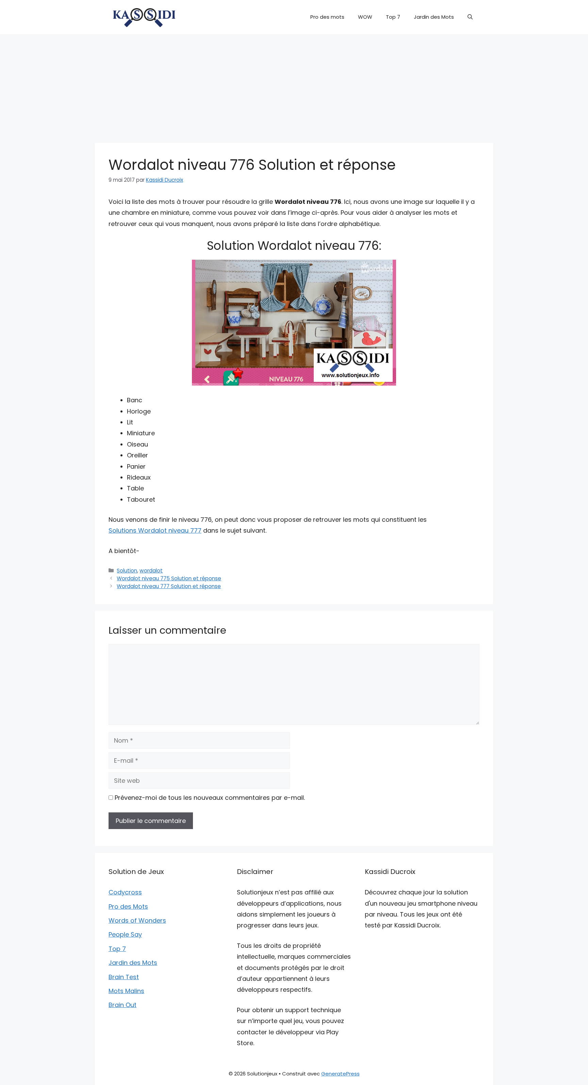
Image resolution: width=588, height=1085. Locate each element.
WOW (365, 16)
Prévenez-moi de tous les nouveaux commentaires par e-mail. (210, 797)
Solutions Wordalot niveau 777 (155, 530)
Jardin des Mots (434, 16)
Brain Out (122, 1005)
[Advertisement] (294, 85)
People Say (125, 934)
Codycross (125, 892)
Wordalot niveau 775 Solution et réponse (169, 578)
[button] (470, 17)
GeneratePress (340, 1073)
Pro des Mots (128, 906)
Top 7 (393, 16)
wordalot (151, 570)
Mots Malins (126, 991)
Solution (127, 570)
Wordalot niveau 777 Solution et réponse (169, 586)
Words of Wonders (137, 920)
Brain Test (124, 977)
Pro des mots (327, 16)
